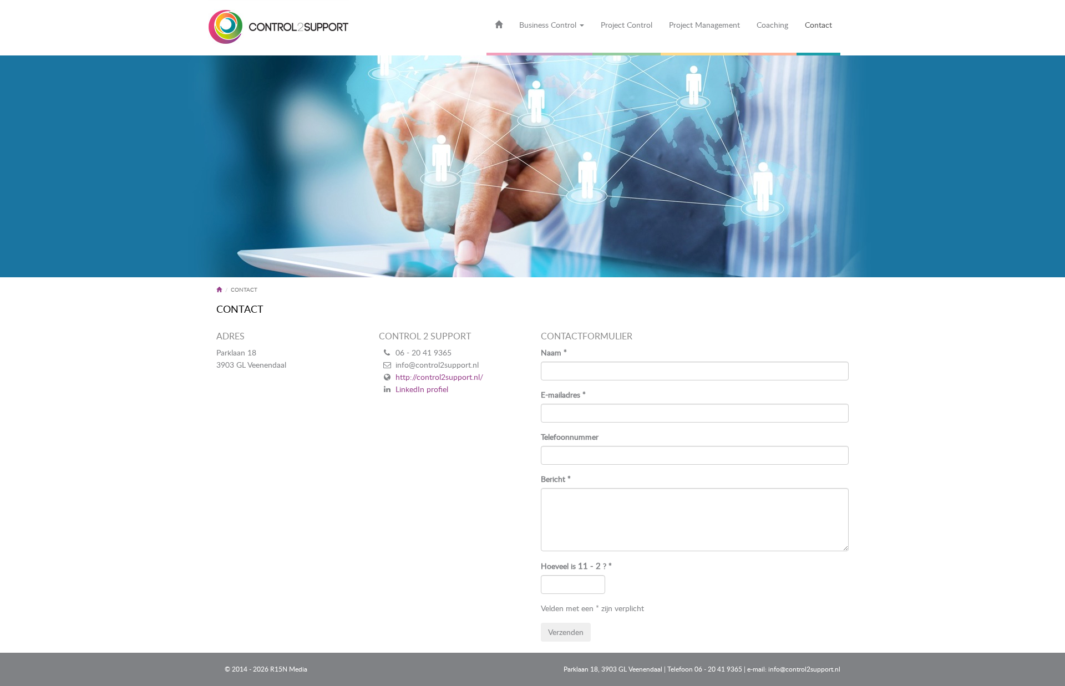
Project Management (704, 24)
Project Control (626, 24)
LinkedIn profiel (421, 389)
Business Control (549, 24)
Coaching (772, 24)
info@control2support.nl (804, 669)
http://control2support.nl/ (439, 377)
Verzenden (566, 632)
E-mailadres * (563, 394)
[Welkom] (498, 27)
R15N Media (288, 669)
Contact (818, 24)
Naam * (554, 352)
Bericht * (556, 479)
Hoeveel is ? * (576, 566)
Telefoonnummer (570, 436)
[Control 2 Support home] (278, 27)
